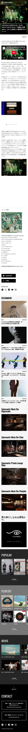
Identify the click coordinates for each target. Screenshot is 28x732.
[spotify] (2, 290)
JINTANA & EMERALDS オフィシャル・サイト (12, 266)
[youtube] (12, 290)
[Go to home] (6, 2)
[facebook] (9, 290)
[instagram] (16, 290)
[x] (6, 290)
